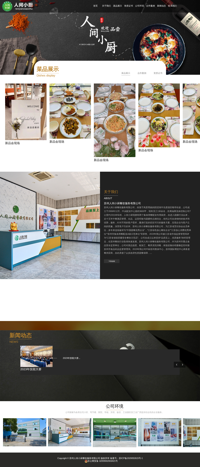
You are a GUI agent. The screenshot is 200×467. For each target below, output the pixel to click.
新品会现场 (12, 143)
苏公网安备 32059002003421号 (103, 461)
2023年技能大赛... (69, 358)
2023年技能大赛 (30, 369)
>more (112, 261)
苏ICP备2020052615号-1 (131, 458)
